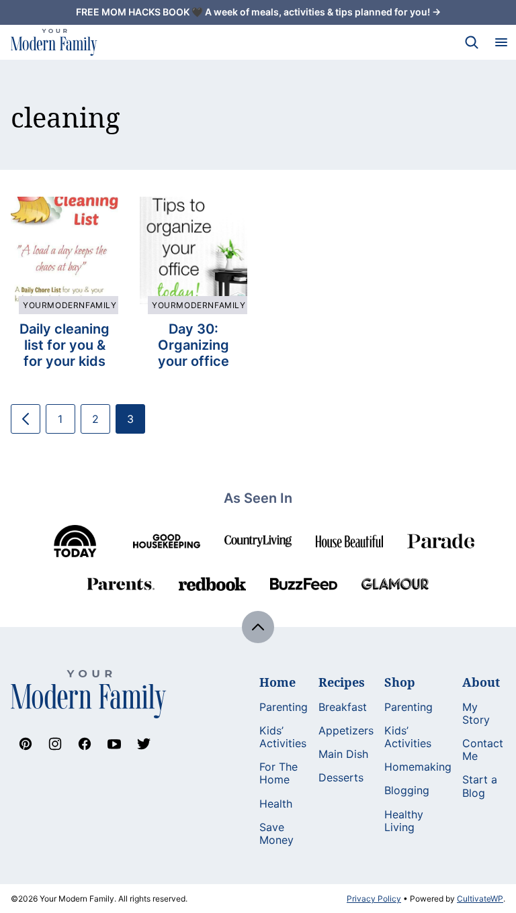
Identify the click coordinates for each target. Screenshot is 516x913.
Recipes (341, 682)
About (481, 682)
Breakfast (342, 707)
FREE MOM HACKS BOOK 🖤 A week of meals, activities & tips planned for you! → (258, 11)
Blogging (406, 790)
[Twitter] (144, 744)
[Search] (471, 42)
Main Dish (343, 754)
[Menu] (501, 42)
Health (275, 803)
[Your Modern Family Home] (54, 42)
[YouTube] (114, 744)
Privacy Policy (374, 899)
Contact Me (482, 749)
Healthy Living (403, 821)
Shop (399, 682)
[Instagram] (55, 744)
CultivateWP (480, 899)
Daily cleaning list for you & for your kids (64, 345)
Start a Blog (479, 786)
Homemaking (418, 766)
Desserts (340, 777)
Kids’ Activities (282, 737)
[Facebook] (84, 744)
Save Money (276, 833)
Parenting (283, 707)
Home (277, 682)
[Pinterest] (25, 744)
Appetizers (346, 730)
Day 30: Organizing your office (193, 345)
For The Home (278, 773)
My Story (476, 713)
